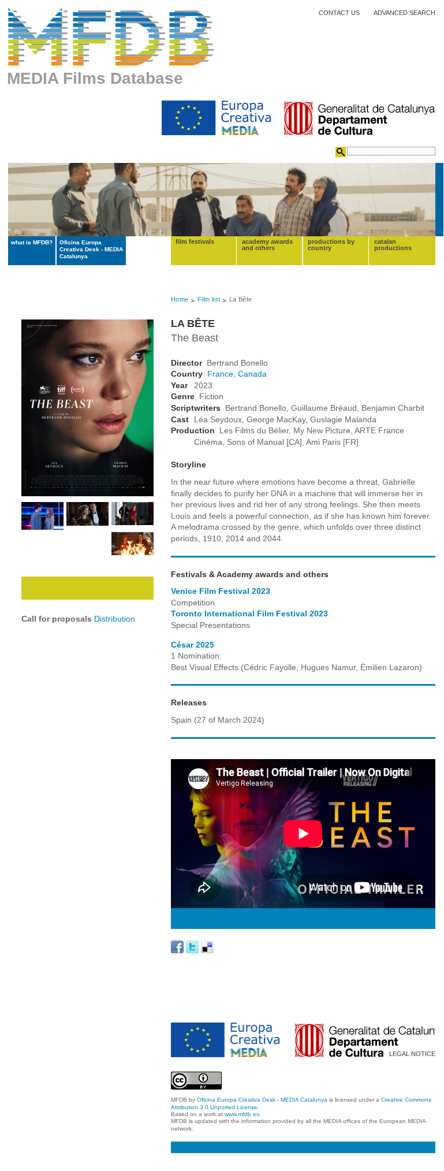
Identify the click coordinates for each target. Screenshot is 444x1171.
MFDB (111, 37)
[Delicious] (207, 946)
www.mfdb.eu (242, 1114)
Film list (209, 299)
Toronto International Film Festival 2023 (249, 613)
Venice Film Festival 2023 (220, 591)
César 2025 (192, 644)
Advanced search (404, 13)
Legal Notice (412, 1054)
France (220, 373)
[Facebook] (177, 946)
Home (180, 299)
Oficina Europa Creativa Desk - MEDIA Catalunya (91, 249)
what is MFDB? (32, 242)
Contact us (339, 13)
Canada (252, 373)
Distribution (114, 618)
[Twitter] (192, 946)
